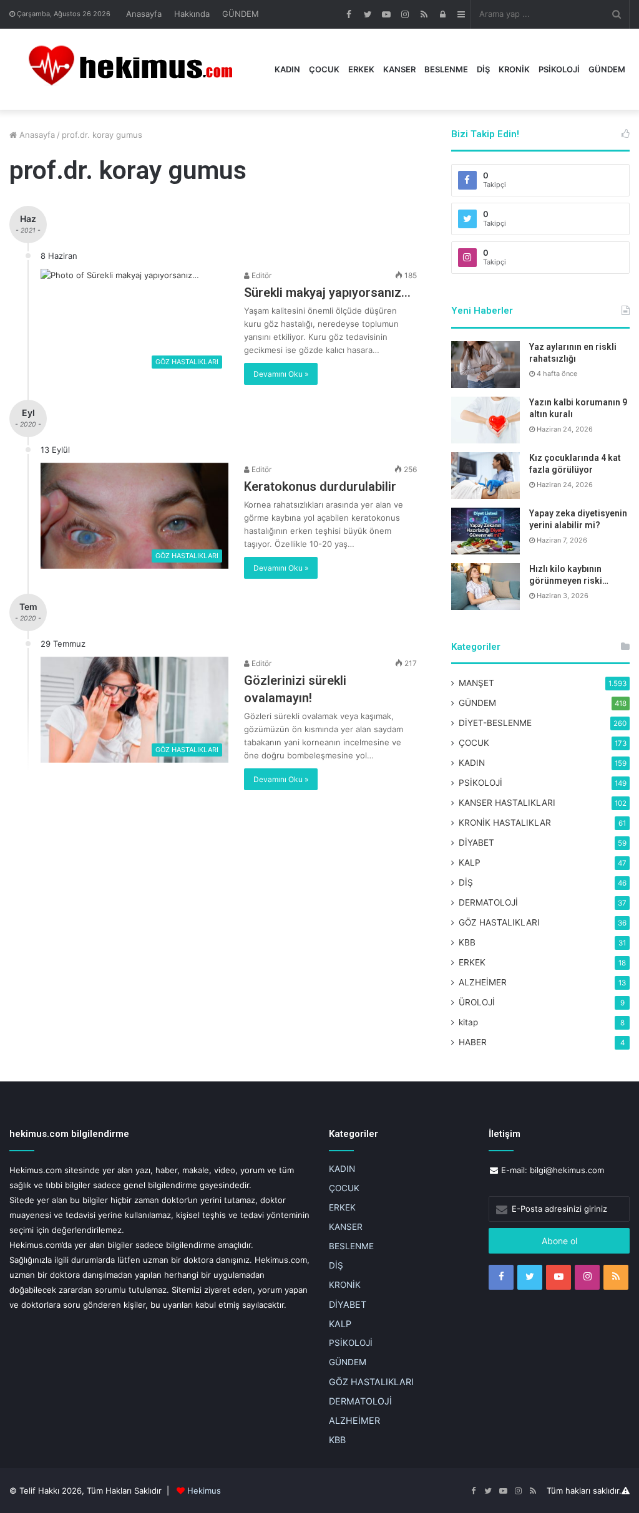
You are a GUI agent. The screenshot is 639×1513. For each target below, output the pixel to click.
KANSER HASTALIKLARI (507, 803)
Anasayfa (144, 14)
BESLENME (446, 69)
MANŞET (476, 683)
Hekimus (204, 1491)
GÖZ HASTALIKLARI (499, 922)
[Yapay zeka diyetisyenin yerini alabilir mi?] (485, 531)
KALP (469, 863)
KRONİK (514, 69)
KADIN (287, 69)
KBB (467, 942)
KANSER (399, 69)
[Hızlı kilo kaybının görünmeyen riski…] (485, 586)
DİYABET (476, 843)
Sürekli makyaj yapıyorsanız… (327, 292)
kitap (468, 1022)
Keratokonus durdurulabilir (320, 486)
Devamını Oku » (280, 374)
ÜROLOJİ (477, 1002)
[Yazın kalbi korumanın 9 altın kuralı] (485, 420)
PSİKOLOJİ (559, 69)
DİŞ (483, 69)
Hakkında (192, 14)
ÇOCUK (324, 69)
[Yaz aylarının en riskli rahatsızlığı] (485, 364)
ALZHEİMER (483, 982)
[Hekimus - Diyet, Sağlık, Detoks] (136, 69)
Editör (260, 275)
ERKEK (361, 69)
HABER (473, 1042)
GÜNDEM (240, 14)
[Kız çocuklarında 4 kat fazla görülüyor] (485, 475)
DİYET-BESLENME (495, 723)
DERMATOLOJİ (488, 902)
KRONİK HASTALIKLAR (505, 823)
